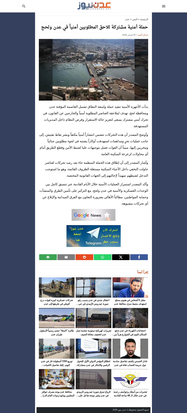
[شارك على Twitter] (121, 257)
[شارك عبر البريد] (66, 257)
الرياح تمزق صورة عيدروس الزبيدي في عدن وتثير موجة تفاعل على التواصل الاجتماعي (93, 396)
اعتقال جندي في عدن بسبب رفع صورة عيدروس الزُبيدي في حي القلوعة (93, 304)
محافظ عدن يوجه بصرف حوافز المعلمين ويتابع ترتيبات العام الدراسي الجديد (56, 396)
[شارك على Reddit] (84, 257)
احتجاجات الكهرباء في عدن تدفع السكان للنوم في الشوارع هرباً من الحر (130, 334)
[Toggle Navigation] (164, 6)
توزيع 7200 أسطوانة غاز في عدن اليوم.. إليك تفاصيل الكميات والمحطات (56, 365)
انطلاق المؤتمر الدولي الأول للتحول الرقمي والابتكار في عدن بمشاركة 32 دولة (93, 365)
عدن (127, 19)
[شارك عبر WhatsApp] (103, 257)
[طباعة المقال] (48, 257)
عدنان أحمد (143, 35)
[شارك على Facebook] (139, 257)
